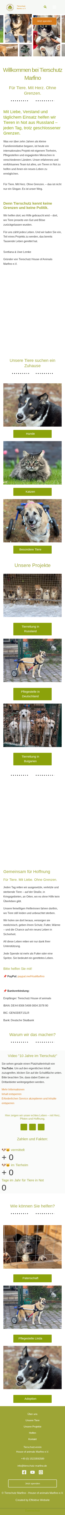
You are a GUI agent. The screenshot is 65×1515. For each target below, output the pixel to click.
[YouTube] (32, 1472)
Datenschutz (32, 1510)
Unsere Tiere (33, 1420)
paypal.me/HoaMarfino (31, 976)
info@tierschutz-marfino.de (33, 1465)
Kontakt (32, 1439)
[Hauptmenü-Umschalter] (54, 7)
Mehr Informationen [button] (13, 1089)
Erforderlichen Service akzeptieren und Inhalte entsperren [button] (29, 1101)
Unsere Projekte (32, 1426)
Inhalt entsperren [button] (12, 1094)
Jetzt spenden (32, 1483)
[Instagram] (40, 1472)
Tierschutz (21, 6)
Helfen (32, 1433)
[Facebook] (24, 1472)
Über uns (33, 1414)
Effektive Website (39, 1499)
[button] (45, 7)
